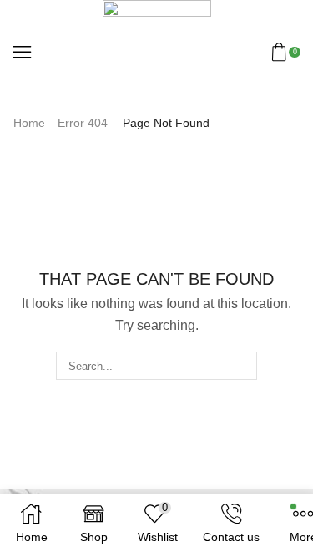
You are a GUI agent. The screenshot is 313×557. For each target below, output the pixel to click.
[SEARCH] (242, 366)
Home (29, 123)
